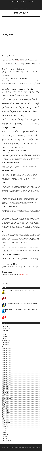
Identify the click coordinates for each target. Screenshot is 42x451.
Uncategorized (4, 436)
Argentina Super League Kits (7, 328)
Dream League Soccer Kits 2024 (7, 378)
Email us (26, 274)
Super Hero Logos (5, 434)
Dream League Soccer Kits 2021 (7, 372)
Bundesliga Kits (4, 338)
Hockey (3, 396)
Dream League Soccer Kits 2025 (7, 380)
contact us (22, 274)
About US (19, 447)
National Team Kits (5, 408)
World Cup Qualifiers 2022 (6, 440)
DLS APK (3, 346)
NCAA (3, 418)
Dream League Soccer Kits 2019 (7, 368)
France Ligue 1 (4, 394)
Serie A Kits (4, 430)
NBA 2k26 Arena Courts (6, 410)
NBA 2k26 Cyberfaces (6, 412)
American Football (5, 326)
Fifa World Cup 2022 (5, 386)
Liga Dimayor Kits (5, 402)
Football (3, 390)
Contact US (24, 447)
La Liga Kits (4, 400)
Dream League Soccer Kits (6, 348)
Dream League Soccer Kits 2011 (7, 352)
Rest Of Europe (4, 428)
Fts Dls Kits (21, 12)
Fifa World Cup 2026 (5, 388)
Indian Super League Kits (6, 398)
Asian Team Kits (5, 330)
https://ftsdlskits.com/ (19, 60)
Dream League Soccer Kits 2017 (7, 364)
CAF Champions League (6, 340)
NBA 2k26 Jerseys (5, 414)
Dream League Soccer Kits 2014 (7, 358)
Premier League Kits (5, 420)
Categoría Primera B (5, 344)
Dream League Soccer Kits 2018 (7, 366)
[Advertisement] (21, 26)
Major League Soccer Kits (6, 406)
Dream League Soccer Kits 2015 (7, 360)
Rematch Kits (4, 424)
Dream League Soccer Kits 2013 (7, 356)
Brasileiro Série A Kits (6, 336)
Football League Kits (5, 392)
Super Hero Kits (4, 432)
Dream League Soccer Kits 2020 (7, 370)
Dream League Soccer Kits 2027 (7, 384)
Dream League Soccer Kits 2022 (7, 374)
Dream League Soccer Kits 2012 (7, 354)
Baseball (3, 332)
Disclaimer (33, 447)
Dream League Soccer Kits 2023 (7, 376)
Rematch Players (5, 426)
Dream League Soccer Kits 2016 (7, 362)
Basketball (4, 334)
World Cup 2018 (5, 438)
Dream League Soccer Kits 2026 (7, 382)
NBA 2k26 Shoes (5, 416)
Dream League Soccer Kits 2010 (7, 350)
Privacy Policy (37, 447)
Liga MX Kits (4, 404)
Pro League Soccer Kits (6, 422)
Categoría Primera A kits (6, 342)
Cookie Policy (28, 447)
